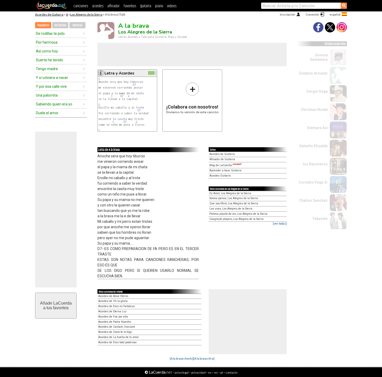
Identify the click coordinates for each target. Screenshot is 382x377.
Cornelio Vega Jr (313, 182)
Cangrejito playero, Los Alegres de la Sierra (236, 219)
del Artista (60, 25)
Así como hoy (47, 51)
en (216, 372)
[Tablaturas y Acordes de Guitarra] (51, 8)
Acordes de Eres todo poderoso (117, 342)
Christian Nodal (314, 109)
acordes (97, 6)
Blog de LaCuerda (225, 165)
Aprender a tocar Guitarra (225, 170)
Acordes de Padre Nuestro (114, 322)
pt (221, 372)
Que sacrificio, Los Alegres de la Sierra (233, 203)
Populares (43, 25)
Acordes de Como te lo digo (115, 332)
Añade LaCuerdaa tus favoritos (56, 305)
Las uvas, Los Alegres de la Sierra (230, 208)
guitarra (145, 6)
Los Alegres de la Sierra (86, 14)
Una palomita (47, 95)
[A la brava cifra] (203, 358)
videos (171, 6)
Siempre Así (317, 128)
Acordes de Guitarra (49, 14)
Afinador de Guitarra (222, 159)
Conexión (312, 14)
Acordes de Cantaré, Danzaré (116, 326)
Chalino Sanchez (313, 200)
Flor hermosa (46, 42)
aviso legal (182, 372)
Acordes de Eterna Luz (112, 311)
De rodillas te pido (50, 33)
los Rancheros (315, 164)
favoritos (129, 6)
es (210, 372)
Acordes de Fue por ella (113, 316)
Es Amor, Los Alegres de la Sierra (230, 193)
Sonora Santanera (319, 57)
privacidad (198, 372)
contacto (231, 372)
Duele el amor (47, 113)
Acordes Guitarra (220, 175)
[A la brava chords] (181, 358)
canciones (81, 6)
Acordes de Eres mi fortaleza (116, 306)
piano (159, 6)
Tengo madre (47, 69)
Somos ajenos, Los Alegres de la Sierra (233, 198)
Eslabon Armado (313, 73)
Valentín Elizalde (313, 146)
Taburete (320, 219)
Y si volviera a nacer (52, 78)
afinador (113, 6)
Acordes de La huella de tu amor (118, 337)
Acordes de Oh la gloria (113, 301)
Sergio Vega (317, 91)
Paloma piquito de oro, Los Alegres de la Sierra (238, 214)
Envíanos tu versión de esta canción (192, 98)
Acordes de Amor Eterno (113, 296)
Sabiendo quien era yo (54, 104)
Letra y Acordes (119, 73)
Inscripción (287, 14)
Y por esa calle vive (51, 86)
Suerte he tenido (49, 60)
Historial (77, 25)
